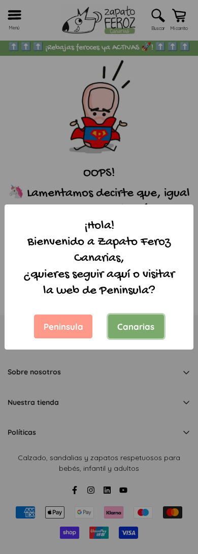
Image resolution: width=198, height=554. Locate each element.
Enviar (99, 523)
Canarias (135, 326)
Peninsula (63, 326)
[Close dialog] (180, 396)
